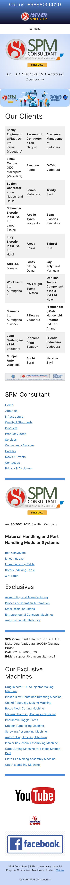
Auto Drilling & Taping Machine (26, 737)
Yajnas (60, 870)
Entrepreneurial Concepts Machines (29, 614)
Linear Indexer (15, 558)
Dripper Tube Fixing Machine (24, 725)
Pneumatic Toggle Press (21, 720)
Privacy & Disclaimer (19, 468)
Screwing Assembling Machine (26, 731)
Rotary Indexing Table (20, 570)
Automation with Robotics (22, 620)
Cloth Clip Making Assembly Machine (30, 759)
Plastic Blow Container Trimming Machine (33, 697)
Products (11, 428)
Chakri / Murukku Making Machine (28, 702)
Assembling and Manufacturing (26, 597)
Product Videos (15, 434)
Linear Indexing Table (19, 564)
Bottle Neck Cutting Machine (24, 708)
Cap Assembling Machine (22, 764)
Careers (10, 451)
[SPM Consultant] (35, 52)
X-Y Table (11, 576)
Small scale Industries (20, 609)
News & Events (15, 457)
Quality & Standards (18, 422)
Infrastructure (14, 416)
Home (9, 405)
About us (11, 411)
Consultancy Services (19, 445)
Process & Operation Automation (27, 603)
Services (11, 439)
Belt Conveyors (15, 552)
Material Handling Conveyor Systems (30, 714)
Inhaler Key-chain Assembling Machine (31, 743)
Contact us (12, 462)
